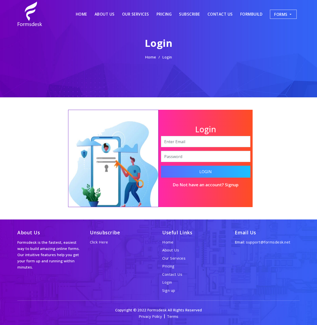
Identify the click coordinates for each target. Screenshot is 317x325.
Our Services (135, 14)
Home (150, 56)
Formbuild (251, 14)
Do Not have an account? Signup (205, 185)
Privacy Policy (150, 316)
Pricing (164, 14)
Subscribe (189, 14)
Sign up (168, 290)
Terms (172, 316)
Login (205, 171)
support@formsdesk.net (268, 242)
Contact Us (220, 14)
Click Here (99, 242)
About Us (105, 14)
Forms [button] (281, 14)
